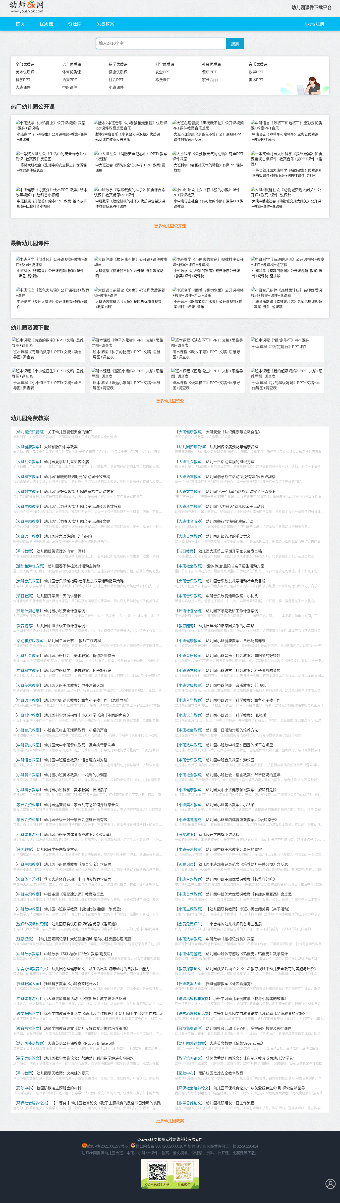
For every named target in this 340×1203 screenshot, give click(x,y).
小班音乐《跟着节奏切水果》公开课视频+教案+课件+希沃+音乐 (208, 304)
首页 (20, 24)
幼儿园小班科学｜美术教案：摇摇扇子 (76, 790)
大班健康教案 (190, 432)
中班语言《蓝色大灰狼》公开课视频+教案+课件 (52, 304)
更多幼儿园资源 (170, 401)
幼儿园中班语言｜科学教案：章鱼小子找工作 (243, 700)
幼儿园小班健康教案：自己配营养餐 (236, 641)
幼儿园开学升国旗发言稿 (57, 849)
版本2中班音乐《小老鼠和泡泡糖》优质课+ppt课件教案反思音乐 (127, 136)
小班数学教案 (190, 745)
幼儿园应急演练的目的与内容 (68, 536)
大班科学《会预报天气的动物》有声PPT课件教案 (208, 167)
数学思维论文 (28, 1058)
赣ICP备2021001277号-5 (107, 1146)
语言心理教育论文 (32, 969)
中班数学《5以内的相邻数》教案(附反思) (78, 954)
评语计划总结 (28, 611)
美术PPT (256, 80)
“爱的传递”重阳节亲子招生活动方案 (235, 566)
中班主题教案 (190, 879)
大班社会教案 (28, 462)
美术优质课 (25, 72)
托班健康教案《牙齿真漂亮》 (230, 984)
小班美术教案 (28, 775)
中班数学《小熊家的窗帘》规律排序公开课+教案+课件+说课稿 (207, 273)
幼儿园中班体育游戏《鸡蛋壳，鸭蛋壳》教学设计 (247, 954)
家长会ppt (210, 80)
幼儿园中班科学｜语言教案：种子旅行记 (77, 670)
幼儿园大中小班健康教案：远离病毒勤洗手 (79, 745)
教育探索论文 (190, 969)
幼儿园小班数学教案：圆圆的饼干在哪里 (239, 745)
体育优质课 (71, 72)
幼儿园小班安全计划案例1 (65, 611)
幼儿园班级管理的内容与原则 (61, 551)
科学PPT (23, 80)
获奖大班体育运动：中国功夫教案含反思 (77, 879)
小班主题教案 (28, 864)
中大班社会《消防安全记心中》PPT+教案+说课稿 (130, 167)
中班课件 (69, 87)
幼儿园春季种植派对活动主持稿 (74, 566)
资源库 (74, 24)
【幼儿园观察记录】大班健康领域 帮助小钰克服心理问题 (84, 939)
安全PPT (162, 72)
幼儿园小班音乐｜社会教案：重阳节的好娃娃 (243, 655)
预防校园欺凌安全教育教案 (220, 1073)
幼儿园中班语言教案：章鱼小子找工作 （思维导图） (87, 700)
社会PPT (116, 80)
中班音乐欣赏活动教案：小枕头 (232, 596)
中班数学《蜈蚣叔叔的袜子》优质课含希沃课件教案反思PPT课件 (130, 203)
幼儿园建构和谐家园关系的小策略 (226, 626)
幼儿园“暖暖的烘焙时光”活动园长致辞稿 (77, 476)
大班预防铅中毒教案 (61, 447)
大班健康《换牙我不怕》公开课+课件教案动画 (129, 273)
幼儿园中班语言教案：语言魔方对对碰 (76, 760)
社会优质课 (211, 64)
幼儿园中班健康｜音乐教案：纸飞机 (236, 685)
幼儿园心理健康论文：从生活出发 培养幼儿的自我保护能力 (101, 969)
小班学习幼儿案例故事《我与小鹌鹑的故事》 (250, 998)
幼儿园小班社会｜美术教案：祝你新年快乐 (79, 655)
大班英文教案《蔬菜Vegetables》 (237, 1043)
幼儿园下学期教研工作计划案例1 (233, 611)
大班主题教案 (28, 506)
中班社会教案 (190, 566)
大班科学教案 (28, 476)
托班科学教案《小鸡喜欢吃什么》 (72, 984)
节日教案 (186, 551)
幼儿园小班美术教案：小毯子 (230, 805)
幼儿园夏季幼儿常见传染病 (66, 462)
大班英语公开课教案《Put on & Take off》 (82, 1043)
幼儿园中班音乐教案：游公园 (230, 760)
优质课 (46, 24)
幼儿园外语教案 (30, 1043)
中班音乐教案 (190, 596)
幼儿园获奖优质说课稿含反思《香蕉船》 (85, 924)
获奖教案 (186, 834)
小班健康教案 (190, 641)
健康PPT (209, 72)
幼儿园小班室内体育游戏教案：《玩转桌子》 (242, 819)
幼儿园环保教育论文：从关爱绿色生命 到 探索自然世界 (259, 1088)
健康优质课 (118, 72)
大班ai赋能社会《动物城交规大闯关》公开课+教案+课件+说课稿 (286, 203)
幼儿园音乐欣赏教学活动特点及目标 (236, 581)
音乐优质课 (258, 64)
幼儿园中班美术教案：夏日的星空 (234, 849)
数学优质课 (118, 64)
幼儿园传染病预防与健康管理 (234, 447)
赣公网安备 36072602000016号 (161, 1146)
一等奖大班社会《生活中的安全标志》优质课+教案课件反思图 (52, 167)
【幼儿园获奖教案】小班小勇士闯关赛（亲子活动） (249, 909)
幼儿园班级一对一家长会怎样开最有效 (76, 819)
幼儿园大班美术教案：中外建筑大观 (74, 685)
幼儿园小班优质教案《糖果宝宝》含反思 (77, 864)
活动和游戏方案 (30, 566)
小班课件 (116, 87)
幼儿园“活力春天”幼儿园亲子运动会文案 (77, 521)
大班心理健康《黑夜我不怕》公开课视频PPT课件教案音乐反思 (208, 136)
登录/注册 (314, 24)
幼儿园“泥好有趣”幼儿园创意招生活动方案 (79, 491)
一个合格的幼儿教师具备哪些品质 (234, 924)
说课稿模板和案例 (32, 924)
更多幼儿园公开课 (170, 226)
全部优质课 (25, 64)
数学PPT (256, 72)
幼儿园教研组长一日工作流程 (230, 1103)
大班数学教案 (28, 491)
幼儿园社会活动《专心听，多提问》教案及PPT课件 (248, 1028)
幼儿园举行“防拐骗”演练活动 (229, 521)
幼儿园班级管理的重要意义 (228, 536)
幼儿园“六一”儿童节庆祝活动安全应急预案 (241, 491)
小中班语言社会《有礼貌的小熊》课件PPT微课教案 (208, 203)
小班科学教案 (28, 715)
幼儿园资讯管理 (30, 432)
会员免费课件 (190, 924)
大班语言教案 (190, 476)
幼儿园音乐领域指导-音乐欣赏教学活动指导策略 (84, 581)
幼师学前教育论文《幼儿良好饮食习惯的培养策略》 (87, 1028)
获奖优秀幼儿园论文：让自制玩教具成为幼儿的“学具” (250, 1058)
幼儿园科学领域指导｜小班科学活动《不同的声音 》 (87, 715)
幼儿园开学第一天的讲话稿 (59, 596)
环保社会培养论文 (194, 1088)
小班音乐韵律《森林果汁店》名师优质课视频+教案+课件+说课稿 (287, 304)
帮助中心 (186, 1073)
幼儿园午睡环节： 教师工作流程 (74, 641)
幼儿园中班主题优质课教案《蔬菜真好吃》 (241, 879)
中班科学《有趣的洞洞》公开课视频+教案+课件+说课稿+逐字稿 (287, 273)
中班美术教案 (190, 849)
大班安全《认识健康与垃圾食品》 (234, 432)
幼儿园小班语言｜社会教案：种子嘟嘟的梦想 (243, 670)
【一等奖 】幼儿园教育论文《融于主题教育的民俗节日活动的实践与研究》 (114, 1103)
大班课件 (23, 87)
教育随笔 (24, 626)
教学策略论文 (28, 1013)
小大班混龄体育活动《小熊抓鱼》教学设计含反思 (85, 998)
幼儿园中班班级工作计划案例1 (62, 626)
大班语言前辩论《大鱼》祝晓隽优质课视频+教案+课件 (128, 304)
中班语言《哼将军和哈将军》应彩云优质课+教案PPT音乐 (285, 136)
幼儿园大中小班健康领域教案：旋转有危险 (241, 790)
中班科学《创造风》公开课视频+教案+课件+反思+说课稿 (50, 273)
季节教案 (24, 551)
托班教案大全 (28, 984)
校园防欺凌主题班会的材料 (59, 1088)
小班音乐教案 (190, 655)
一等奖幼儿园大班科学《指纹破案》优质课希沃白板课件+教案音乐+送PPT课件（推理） (287, 172)
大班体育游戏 (190, 521)
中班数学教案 (190, 939)
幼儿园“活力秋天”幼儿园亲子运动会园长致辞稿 (82, 506)
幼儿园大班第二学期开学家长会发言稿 (230, 551)
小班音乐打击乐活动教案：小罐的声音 (76, 730)
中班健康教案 (190, 685)
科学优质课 (164, 64)
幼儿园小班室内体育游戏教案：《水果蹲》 (78, 834)
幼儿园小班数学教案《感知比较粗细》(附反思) (82, 909)
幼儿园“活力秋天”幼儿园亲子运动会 (235, 506)
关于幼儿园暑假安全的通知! (71, 432)
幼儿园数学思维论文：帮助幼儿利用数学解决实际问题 (89, 1058)
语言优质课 (71, 64)
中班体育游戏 (190, 954)
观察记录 (186, 864)
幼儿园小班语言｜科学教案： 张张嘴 (236, 715)
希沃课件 (162, 80)
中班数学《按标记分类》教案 (230, 939)
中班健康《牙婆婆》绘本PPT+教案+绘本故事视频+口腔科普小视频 (52, 203)
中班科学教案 (28, 670)
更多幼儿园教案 (170, 1121)
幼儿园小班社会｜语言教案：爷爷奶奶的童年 (243, 775)
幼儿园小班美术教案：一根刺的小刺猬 (76, 775)
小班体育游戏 (190, 819)
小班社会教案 (28, 655)
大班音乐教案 (28, 581)
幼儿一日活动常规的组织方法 (230, 462)
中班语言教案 (28, 700)
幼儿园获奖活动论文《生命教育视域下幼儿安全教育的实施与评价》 (262, 969)
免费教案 (105, 24)
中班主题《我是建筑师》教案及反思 (74, 894)
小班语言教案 (190, 670)
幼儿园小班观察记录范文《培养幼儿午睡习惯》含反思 (243, 864)
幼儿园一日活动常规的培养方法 (232, 730)
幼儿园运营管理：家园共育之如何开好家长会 (81, 805)
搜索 (235, 44)
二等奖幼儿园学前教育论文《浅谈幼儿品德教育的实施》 (260, 1013)
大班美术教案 (190, 536)
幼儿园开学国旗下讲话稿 (218, 834)
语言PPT (69, 80)
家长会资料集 (28, 805)
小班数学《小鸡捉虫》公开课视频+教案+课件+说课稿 (52, 136)
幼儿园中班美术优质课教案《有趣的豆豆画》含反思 (249, 894)
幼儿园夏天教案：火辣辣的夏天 (63, 1073)
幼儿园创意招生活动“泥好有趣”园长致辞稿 (241, 476)
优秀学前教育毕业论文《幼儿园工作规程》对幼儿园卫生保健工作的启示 (104, 1013)
